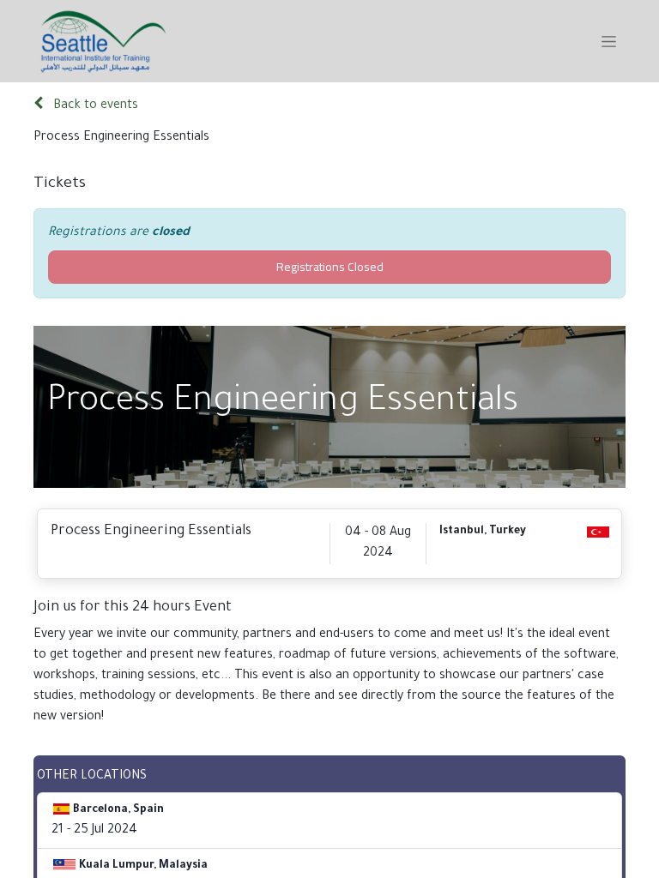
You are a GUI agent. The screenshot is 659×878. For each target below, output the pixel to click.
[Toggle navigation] (609, 41)
